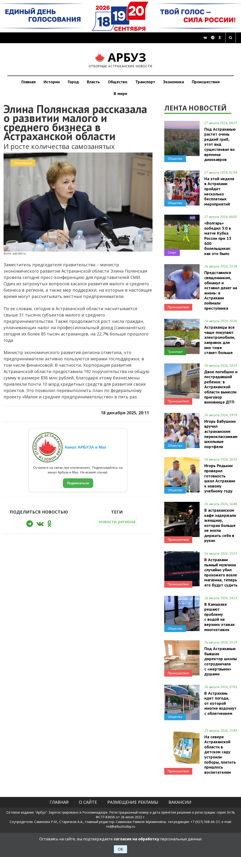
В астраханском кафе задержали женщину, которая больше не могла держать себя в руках (220, 525)
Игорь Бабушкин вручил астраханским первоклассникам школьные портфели (220, 434)
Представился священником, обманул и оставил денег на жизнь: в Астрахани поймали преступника (220, 290)
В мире (120, 93)
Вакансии (180, 802)
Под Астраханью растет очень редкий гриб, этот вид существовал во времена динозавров (220, 144)
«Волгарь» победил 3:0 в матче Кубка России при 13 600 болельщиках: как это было (217, 238)
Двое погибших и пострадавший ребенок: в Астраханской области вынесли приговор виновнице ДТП (220, 387)
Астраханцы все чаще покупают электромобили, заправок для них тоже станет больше (219, 339)
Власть (93, 81)
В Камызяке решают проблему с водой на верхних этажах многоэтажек (219, 617)
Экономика (173, 81)
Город (73, 81)
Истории (52, 81)
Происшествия (206, 81)
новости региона (117, 521)
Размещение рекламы (132, 802)
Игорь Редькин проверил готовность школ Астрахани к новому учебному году (219, 478)
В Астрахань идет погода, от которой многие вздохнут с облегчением (220, 703)
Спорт (172, 252)
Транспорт (145, 81)
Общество (117, 81)
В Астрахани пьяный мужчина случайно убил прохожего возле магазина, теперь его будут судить (220, 572)
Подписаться (78, 483)
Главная (28, 81)
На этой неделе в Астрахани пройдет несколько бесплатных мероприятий (219, 191)
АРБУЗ (121, 59)
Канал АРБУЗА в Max (85, 447)
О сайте (88, 802)
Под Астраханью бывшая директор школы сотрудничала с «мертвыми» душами (220, 661)
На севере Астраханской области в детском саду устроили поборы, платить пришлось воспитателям (220, 754)
